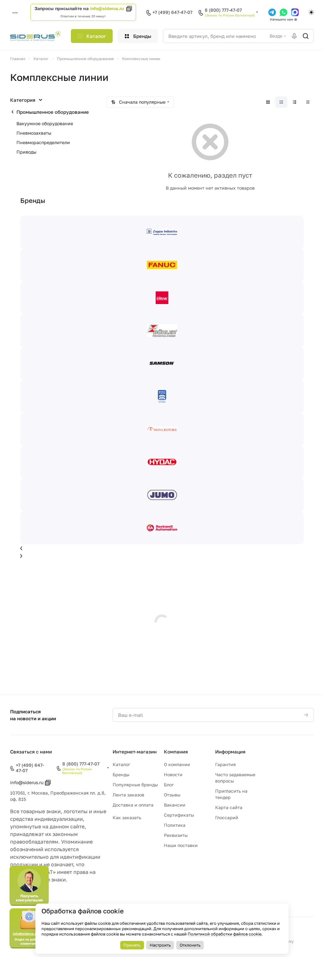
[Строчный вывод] (295, 102)
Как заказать (127, 817)
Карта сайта (228, 807)
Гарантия (225, 764)
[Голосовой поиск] (294, 36)
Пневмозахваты (33, 133)
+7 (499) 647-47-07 (172, 12)
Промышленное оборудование (52, 112)
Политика (174, 825)
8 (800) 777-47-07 (223, 10)
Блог (169, 784)
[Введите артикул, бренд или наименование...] (305, 36)
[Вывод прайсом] (308, 102)
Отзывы (172, 794)
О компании (177, 764)
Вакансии (174, 805)
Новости (173, 774)
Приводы (26, 152)
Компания (176, 751)
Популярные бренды (135, 784)
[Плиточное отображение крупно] (268, 102)
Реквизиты (176, 835)
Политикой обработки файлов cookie (224, 933)
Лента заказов (128, 794)
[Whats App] (283, 12)
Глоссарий (226, 817)
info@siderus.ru (107, 8)
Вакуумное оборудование (44, 123)
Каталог (121, 764)
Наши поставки (181, 845)
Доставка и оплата (133, 805)
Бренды (121, 774)
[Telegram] (272, 12)
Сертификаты (179, 815)
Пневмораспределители (43, 142)
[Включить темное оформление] (311, 12)
